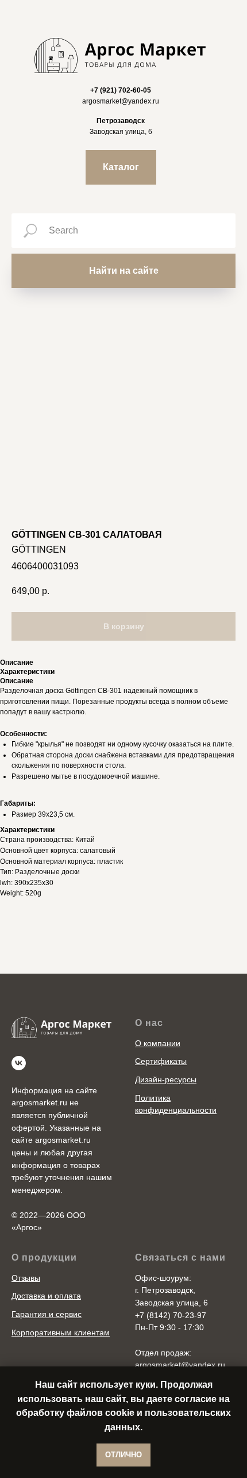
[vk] (18, 1063)
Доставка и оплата (46, 1295)
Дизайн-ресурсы (165, 1079)
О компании (157, 1043)
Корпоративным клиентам (60, 1332)
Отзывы (25, 1277)
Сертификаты (161, 1061)
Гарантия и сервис (46, 1314)
